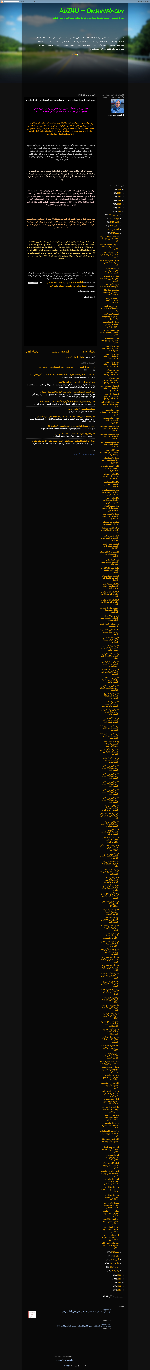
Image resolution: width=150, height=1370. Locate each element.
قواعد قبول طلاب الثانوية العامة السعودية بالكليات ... (109, 943)
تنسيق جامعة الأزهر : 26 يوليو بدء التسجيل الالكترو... (110, 951)
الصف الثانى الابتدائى (60, 38)
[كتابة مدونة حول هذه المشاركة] (35, 283)
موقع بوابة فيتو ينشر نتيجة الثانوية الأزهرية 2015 (110, 999)
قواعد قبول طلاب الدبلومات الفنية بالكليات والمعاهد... (111, 935)
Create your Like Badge (89, 454)
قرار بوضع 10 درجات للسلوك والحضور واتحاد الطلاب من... (109, 617)
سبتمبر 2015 (114, 225)
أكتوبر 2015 (114, 222)
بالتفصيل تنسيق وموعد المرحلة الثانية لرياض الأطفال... (110, 578)
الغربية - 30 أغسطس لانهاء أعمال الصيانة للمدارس (111, 639)
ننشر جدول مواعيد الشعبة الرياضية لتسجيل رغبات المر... (110, 807)
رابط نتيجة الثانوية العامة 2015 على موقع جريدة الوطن (110, 991)
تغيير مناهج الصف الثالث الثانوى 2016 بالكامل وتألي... (110, 1245)
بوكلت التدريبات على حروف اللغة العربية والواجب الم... (111, 476)
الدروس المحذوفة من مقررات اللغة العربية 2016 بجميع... (110, 1237)
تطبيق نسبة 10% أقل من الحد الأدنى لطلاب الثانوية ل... (109, 570)
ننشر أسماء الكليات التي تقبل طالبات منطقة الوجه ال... (110, 404)
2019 (119, 196)
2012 (119, 1282)
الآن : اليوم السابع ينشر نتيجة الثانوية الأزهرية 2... (110, 1007)
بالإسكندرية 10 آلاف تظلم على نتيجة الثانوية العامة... (109, 554)
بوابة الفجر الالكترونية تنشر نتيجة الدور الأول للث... (110, 983)
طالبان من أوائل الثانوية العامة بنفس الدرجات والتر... (110, 887)
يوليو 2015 (115, 233)
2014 (119, 1275)
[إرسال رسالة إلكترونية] (41, 282)
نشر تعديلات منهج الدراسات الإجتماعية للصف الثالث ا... (111, 356)
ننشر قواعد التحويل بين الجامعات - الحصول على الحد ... (110, 663)
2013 (119, 1278)
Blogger (67, 1365)
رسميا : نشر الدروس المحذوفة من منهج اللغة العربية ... (111, 759)
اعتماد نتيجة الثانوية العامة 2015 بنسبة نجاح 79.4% (109, 1062)
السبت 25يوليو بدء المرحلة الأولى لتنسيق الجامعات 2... (110, 831)
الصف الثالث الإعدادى (117, 45)
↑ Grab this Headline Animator (75, 57)
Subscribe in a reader (65, 1360)
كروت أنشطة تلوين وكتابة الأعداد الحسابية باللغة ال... (110, 308)
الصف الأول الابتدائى (77, 38)
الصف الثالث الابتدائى (43, 38)
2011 (119, 1286)
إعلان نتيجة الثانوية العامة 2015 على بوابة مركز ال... (109, 1133)
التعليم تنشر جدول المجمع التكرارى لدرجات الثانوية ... (111, 879)
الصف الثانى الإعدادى (45, 41)
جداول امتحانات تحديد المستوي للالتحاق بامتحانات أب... (111, 743)
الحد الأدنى (53, 286)
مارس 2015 (114, 1263)
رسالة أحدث (88, 351)
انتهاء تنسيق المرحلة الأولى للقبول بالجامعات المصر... (109, 278)
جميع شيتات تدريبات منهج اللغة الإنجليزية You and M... (109, 428)
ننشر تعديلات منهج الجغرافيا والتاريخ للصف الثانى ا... (109, 340)
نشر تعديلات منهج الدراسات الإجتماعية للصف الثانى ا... (111, 364)
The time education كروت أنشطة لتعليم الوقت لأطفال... (111, 292)
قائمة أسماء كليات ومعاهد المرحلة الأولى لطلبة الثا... (109, 967)
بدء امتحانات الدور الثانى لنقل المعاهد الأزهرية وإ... (110, 863)
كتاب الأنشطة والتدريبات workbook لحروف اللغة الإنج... (110, 468)
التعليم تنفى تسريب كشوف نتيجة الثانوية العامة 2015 (110, 1101)
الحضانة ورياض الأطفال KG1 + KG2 (98, 38)
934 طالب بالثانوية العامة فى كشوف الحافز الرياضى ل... (110, 1093)
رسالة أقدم (32, 351)
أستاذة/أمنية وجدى (78, 454)
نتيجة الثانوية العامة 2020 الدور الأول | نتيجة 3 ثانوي (107, 49)
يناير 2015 (115, 1270)
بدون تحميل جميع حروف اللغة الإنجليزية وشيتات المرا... (109, 412)
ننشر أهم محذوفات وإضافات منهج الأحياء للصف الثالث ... (110, 679)
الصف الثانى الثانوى (83, 45)
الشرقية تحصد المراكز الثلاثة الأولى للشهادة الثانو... (110, 1149)
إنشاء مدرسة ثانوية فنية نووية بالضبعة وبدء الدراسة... (110, 444)
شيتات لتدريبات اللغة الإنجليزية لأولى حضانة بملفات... (110, 537)
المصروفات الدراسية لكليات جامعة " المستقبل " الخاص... (110, 1181)
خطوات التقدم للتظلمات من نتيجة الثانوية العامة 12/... (109, 927)
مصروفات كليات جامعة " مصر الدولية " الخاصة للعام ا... (109, 1189)
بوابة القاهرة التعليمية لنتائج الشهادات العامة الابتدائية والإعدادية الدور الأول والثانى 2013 (62, 374)
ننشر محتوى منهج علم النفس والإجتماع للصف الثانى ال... (109, 332)
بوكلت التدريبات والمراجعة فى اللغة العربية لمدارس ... (111, 500)
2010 (119, 1289)
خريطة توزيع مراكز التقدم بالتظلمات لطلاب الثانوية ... (109, 855)
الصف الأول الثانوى (99, 45)
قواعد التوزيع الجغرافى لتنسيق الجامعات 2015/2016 (110, 903)
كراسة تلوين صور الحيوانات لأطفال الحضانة (112, 300)
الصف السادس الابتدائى (80, 41)
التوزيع (76, 286)
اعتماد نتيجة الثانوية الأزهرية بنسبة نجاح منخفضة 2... (111, 1077)
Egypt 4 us (107, 1309)
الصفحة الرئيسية (118, 38)
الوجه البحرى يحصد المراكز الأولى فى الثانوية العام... (111, 1157)
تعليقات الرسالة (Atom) (75, 357)
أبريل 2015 (114, 1259)
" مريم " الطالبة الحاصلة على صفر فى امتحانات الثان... (109, 246)
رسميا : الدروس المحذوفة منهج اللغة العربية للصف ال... (110, 719)
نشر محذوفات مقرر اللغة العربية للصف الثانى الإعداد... (109, 727)
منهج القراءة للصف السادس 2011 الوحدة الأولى (77, 382)
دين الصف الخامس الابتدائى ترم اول (81, 409)
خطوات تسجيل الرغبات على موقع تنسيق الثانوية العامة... (110, 911)
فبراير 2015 (114, 1266)
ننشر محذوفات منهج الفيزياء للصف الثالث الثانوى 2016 (110, 695)
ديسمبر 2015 (113, 214)
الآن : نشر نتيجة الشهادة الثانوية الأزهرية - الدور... (110, 1085)
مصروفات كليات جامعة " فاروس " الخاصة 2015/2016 (109, 1197)
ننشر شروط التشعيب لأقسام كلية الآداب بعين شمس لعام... (109, 647)
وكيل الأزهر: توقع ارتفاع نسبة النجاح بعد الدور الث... (110, 895)
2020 (119, 193)
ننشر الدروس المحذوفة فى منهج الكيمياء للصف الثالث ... (109, 687)
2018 (119, 200)
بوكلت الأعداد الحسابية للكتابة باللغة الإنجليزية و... (110, 529)
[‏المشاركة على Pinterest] (29, 283)
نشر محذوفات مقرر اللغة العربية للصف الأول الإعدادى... (109, 735)
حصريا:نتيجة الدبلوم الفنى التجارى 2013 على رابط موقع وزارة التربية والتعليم (66, 416)
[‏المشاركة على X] (33, 283)
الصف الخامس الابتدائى (99, 41)
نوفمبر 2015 (114, 218)
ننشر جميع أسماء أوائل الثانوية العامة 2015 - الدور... (110, 1039)
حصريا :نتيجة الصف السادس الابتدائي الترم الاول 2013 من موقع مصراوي (67, 391)
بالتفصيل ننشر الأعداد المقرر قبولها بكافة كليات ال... (111, 546)
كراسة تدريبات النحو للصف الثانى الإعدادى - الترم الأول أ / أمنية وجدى (86, 1311)
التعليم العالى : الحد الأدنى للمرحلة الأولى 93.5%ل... (109, 847)
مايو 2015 (115, 1255)
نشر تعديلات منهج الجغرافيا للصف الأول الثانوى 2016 (110, 348)
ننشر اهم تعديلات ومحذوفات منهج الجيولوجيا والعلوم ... (110, 703)
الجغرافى (61, 286)
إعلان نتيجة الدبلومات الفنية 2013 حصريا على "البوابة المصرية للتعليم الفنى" (66, 367)
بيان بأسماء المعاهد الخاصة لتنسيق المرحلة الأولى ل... (109, 871)
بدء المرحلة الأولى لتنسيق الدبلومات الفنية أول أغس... (109, 751)
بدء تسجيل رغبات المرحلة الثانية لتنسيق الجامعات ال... (109, 238)
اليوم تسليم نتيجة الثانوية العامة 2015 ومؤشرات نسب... (110, 1173)
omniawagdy (106, 1324)
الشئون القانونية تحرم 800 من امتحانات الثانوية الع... (109, 262)
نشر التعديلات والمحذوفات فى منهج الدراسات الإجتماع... (110, 380)
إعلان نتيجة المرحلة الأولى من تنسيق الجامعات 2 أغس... (111, 270)
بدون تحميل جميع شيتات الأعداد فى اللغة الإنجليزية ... (110, 420)
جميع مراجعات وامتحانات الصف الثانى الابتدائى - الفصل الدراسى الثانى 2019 (84, 1326)
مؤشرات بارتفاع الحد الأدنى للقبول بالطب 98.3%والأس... (111, 585)
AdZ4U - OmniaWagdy (91, 10)
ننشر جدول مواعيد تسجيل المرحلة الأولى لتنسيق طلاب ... (110, 823)
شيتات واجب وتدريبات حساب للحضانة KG (110, 523)
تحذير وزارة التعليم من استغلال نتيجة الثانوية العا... (110, 1125)
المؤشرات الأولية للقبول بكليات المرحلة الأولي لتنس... (110, 593)
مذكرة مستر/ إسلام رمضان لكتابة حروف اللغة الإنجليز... (110, 508)
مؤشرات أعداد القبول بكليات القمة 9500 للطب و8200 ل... (111, 1205)
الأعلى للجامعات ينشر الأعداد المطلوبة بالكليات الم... (111, 839)
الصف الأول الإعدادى (62, 41)
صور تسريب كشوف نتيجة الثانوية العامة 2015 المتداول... (111, 1117)
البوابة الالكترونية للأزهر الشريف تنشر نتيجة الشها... (110, 1165)
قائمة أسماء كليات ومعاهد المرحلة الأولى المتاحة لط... (109, 959)
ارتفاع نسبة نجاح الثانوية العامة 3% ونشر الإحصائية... (110, 1023)
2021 (119, 189)
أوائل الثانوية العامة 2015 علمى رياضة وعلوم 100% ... (110, 1047)
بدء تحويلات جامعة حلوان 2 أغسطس (109, 624)
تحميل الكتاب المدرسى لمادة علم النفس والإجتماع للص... (110, 324)
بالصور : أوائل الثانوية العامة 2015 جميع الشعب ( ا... (111, 1031)
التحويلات (83, 286)
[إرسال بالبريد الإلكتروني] (37, 283)
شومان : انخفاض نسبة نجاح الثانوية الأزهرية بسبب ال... (110, 1069)
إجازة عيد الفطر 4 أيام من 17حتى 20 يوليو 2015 (111, 1015)
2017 (119, 204)
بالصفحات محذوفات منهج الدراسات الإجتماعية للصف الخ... (109, 388)
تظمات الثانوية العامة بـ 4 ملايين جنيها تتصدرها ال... (109, 631)
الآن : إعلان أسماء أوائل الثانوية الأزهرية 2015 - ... (110, 1141)
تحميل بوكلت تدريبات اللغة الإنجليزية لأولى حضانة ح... (110, 516)
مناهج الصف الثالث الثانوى (65, 45)
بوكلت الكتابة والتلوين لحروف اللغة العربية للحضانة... (110, 484)
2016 (119, 207)
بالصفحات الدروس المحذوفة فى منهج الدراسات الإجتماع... (111, 396)
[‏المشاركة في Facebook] (31, 283)
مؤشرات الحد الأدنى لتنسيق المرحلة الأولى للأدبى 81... (110, 919)
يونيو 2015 (115, 1252)
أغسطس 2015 (113, 229)
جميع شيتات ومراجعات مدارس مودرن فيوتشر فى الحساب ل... (110, 492)
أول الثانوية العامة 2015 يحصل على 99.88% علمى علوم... (110, 1109)
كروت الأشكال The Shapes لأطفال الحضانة (109, 285)
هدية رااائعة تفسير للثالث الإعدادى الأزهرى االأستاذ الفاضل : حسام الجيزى (67, 401)
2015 (119, 211)
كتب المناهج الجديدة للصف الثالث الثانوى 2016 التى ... (111, 1229)
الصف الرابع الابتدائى (117, 41)
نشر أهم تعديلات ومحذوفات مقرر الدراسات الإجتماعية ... (110, 372)
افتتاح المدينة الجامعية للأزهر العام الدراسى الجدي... (110, 1213)
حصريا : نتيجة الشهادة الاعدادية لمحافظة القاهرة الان (75, 433)
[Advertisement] (76, 27)
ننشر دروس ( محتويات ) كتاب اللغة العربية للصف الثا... (110, 711)
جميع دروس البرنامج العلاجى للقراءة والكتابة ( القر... (109, 254)
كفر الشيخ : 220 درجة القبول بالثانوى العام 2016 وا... (111, 1221)
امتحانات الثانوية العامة (45, 45)
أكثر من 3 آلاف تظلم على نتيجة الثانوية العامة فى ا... (109, 815)
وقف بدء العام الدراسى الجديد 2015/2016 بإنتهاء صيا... (109, 655)
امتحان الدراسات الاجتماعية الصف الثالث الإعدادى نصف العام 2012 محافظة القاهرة (63, 441)
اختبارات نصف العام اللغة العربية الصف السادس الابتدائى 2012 (71, 426)
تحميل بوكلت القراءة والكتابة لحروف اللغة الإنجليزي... (110, 460)
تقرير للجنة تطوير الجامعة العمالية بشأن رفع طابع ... (110, 561)
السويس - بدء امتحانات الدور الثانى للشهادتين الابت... (110, 671)
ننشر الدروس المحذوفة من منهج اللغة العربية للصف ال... (110, 767)
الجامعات (69, 286)
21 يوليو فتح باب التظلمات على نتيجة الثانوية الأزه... (111, 1055)
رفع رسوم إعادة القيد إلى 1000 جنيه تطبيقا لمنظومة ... (109, 609)
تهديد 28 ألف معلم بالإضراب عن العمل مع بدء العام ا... (109, 452)
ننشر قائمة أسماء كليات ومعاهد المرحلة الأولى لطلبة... (110, 975)
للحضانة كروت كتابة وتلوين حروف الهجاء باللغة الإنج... (110, 316)
